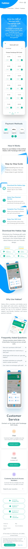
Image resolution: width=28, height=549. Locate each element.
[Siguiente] (18, 112)
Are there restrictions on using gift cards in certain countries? (12, 361)
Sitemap (5, 525)
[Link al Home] (5, 2)
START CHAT (14, 444)
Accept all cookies (9, 545)
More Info (20, 545)
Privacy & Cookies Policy (7, 529)
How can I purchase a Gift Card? (12, 347)
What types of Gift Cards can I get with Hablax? (14, 356)
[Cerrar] (24, 539)
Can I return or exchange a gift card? (13, 365)
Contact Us (6, 523)
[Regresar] (5, 43)
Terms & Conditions (19, 525)
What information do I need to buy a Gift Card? (13, 351)
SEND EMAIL (14, 465)
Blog (16, 523)
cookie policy (9, 542)
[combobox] (14, 489)
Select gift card (14, 45)
